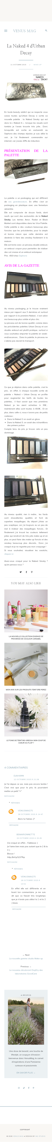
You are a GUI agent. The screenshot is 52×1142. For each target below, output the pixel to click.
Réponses (15, 803)
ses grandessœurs (17, 201)
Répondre (9, 796)
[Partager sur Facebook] (26, 572)
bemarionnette (26, 834)
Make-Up (37, 65)
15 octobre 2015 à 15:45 (29, 838)
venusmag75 (25, 810)
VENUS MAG (24, 31)
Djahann (19, 775)
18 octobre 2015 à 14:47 (30, 814)
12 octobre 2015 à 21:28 (26, 779)
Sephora (23, 255)
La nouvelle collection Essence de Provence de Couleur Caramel (26, 637)
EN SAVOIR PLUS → (26, 1072)
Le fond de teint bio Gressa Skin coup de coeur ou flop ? (26, 741)
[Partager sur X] (21, 572)
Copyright (25, 1130)
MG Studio (40, 1136)
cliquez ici (9, 554)
